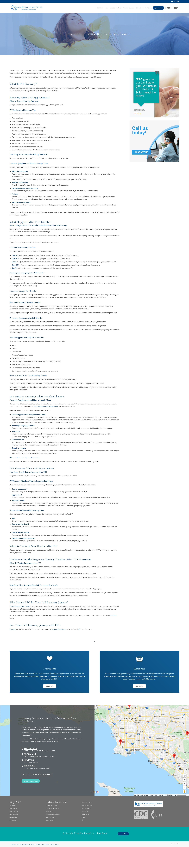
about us (113, 615)
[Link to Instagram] (177, 1)
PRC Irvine (29, 759)
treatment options (58, 629)
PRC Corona (29, 765)
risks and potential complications (46, 406)
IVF (79, 629)
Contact (12, 629)
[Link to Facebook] (174, 1)
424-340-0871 (45, 774)
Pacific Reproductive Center (20, 606)
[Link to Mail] (171, 1)
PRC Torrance (30, 748)
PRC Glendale (30, 754)
